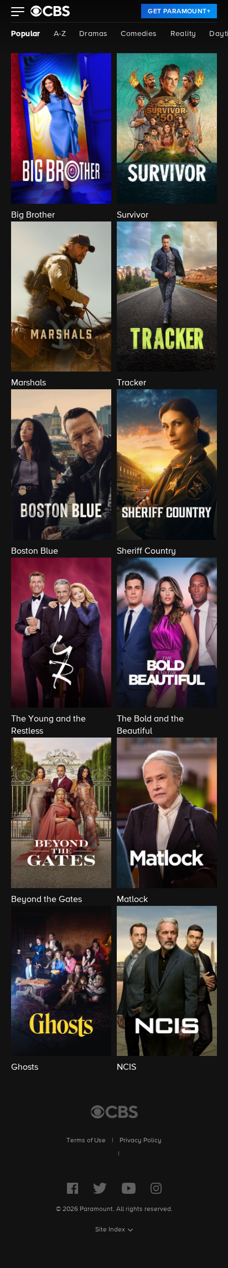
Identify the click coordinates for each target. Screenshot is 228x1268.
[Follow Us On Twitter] (100, 1188)
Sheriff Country (146, 551)
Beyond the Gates (46, 899)
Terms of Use (86, 1140)
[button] (18, 12)
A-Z (60, 34)
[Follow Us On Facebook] (72, 1188)
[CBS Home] (114, 1111)
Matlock (132, 899)
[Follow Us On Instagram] (156, 1188)
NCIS (126, 1067)
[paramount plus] (50, 11)
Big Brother (33, 215)
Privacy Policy (141, 1140)
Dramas (93, 34)
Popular (25, 34)
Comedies (139, 34)
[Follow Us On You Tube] (129, 1188)
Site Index (110, 1229)
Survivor (132, 215)
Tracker (131, 383)
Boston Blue (34, 551)
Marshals (28, 383)
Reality (183, 34)
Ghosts (24, 1067)
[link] (179, 11)
